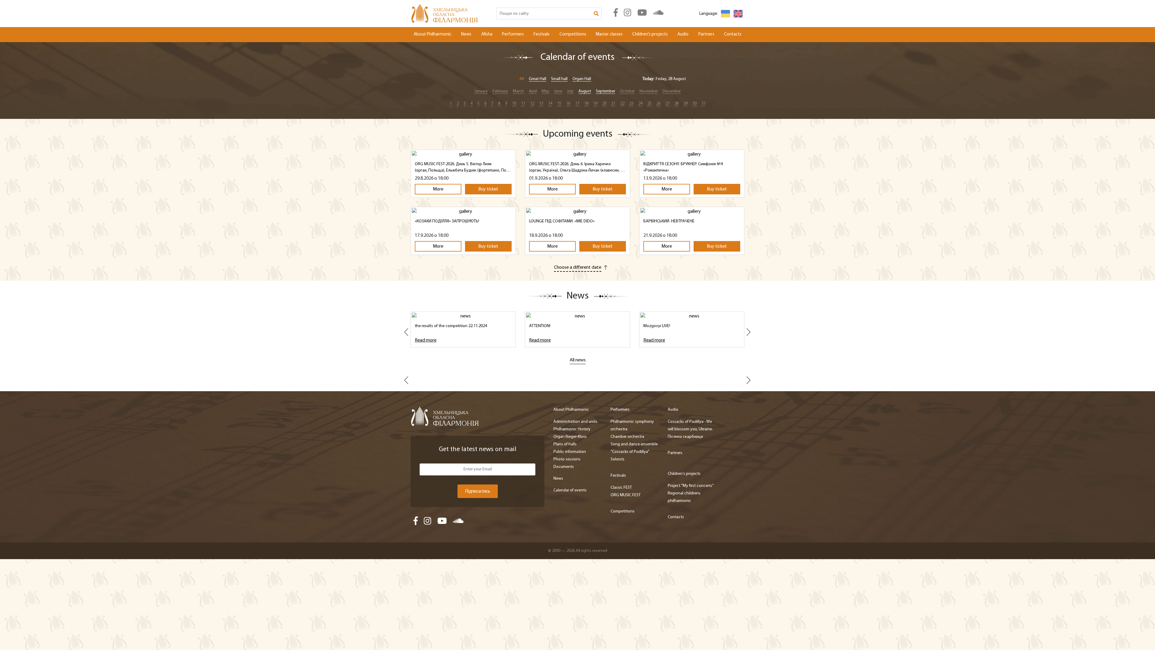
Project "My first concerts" (691, 486)
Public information (569, 452)
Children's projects (650, 34)
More (438, 189)
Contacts (732, 34)
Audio (682, 34)
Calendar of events (570, 490)
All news (578, 360)
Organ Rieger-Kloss (570, 437)
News (466, 34)
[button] (407, 334)
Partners (706, 34)
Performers (513, 34)
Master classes (609, 34)
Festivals (542, 34)
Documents (563, 467)
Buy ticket (488, 189)
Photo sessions (567, 459)
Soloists (617, 459)
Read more (425, 340)
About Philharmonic (432, 34)
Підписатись (477, 491)
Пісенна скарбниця (685, 437)
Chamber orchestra (627, 437)
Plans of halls (565, 444)
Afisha (486, 34)
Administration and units (575, 421)
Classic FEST (621, 487)
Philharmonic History (571, 429)
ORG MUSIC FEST (626, 495)
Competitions (572, 34)
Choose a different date (577, 267)
